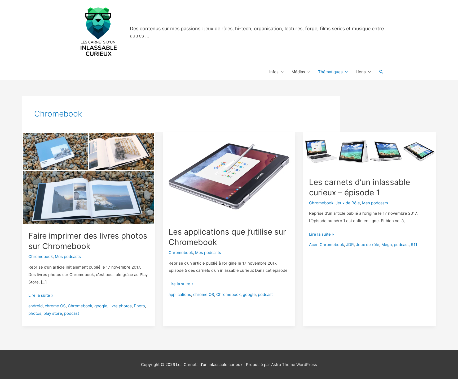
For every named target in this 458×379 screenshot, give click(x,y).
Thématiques (330, 71)
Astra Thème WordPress (294, 364)
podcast (71, 313)
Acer (313, 244)
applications (180, 294)
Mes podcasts (68, 256)
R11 (414, 244)
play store (52, 313)
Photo (139, 305)
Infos (274, 71)
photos (34, 313)
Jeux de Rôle (348, 202)
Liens (361, 71)
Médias (298, 71)
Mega (386, 244)
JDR (350, 244)
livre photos (120, 305)
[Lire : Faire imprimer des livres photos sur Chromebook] (88, 177)
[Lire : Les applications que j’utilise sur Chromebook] (229, 176)
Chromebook (40, 256)
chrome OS (55, 305)
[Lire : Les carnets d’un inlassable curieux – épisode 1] (369, 151)
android (35, 305)
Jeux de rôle (367, 244)
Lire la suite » (40, 295)
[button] (381, 72)
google (100, 305)
